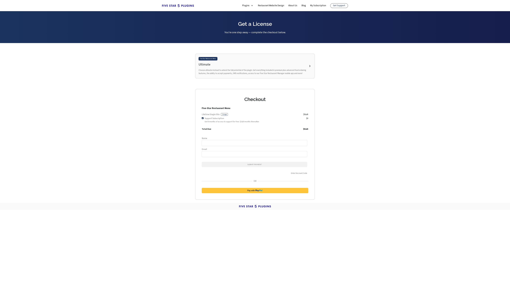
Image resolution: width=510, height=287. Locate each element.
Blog (303, 5)
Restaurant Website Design (271, 5)
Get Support (339, 5)
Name (204, 138)
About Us (292, 5)
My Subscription (318, 5)
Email (204, 149)
